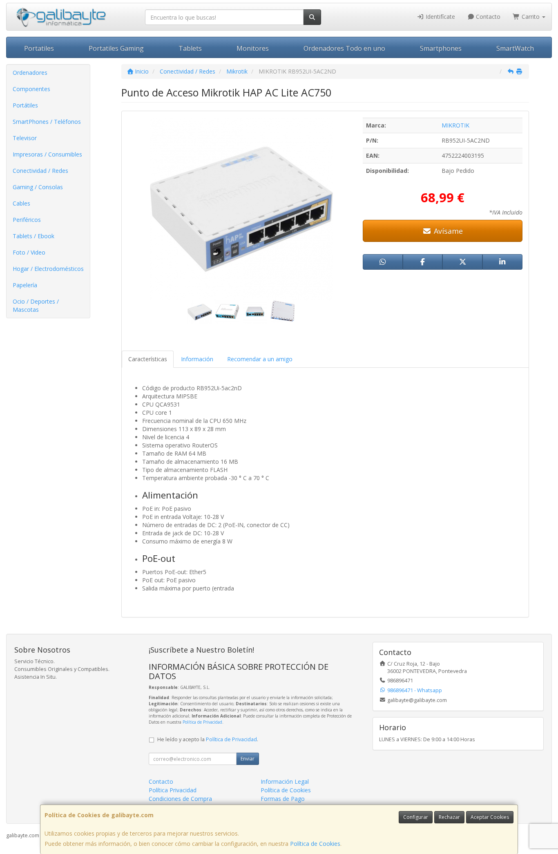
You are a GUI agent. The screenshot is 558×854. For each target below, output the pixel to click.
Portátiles (25, 105)
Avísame (447, 231)
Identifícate (439, 16)
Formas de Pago (283, 799)
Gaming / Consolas (38, 187)
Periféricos (27, 220)
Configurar (415, 817)
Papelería (25, 285)
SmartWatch (515, 48)
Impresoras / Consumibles (47, 154)
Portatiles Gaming (116, 48)
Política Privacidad (172, 790)
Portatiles (39, 48)
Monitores (253, 48)
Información (197, 359)
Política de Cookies (315, 843)
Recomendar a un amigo (259, 359)
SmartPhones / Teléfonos (47, 121)
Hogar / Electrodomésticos (48, 269)
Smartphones (441, 48)
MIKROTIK (455, 125)
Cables (21, 203)
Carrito (530, 16)
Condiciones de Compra (180, 799)
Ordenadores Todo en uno (344, 48)
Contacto (487, 16)
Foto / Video (29, 252)
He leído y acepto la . (207, 739)
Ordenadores (30, 72)
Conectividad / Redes (40, 170)
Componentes (31, 89)
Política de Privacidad (202, 722)
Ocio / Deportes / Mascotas (36, 305)
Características (147, 359)
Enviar (247, 758)
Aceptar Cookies (490, 817)
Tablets (190, 48)
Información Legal (285, 781)
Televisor (25, 138)
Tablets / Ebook (33, 236)
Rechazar (449, 817)
